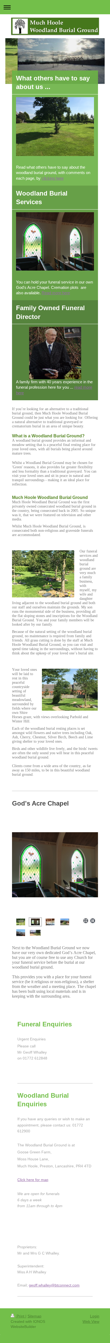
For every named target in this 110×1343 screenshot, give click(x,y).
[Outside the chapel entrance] (64, 922)
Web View (90, 1321)
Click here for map (32, 1180)
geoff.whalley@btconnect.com (54, 1285)
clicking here (53, 178)
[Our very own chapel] (20, 922)
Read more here (56, 292)
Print (20, 1316)
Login (94, 1316)
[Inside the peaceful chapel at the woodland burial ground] (55, 873)
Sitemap (34, 1316)
